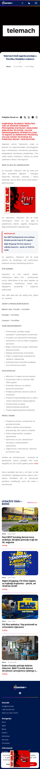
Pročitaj (4, 545)
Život (4, 722)
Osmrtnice (6, 736)
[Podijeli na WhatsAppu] (29, 117)
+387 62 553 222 (8, 710)
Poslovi (4, 733)
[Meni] (36, 3)
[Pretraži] (22, 3)
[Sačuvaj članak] (36, 117)
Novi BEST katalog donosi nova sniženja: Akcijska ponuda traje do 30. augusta (20, 540)
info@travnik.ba (8, 706)
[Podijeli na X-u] (25, 117)
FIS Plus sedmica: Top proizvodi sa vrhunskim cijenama (19, 625)
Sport (4, 726)
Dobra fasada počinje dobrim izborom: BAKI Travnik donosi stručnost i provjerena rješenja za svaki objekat (19, 669)
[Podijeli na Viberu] (32, 117)
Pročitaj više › (32, 502)
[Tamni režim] (29, 3)
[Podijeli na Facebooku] (21, 117)
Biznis (8, 66)
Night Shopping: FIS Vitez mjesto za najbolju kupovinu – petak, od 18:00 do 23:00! (19, 247)
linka (36, 463)
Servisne (5, 740)
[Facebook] (20, 693)
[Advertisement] (20, 92)
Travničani (6, 743)
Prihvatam (30, 764)
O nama (5, 752)
